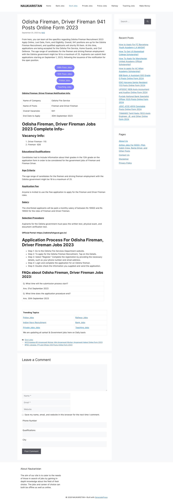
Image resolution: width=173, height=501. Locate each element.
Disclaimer (124, 159)
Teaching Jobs (129, 6)
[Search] (147, 21)
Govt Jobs (73, 6)
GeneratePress (101, 497)
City (24, 440)
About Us (123, 141)
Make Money (144, 6)
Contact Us (124, 155)
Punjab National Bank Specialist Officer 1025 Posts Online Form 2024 (134, 99)
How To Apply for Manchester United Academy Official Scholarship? (133, 61)
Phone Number (30, 420)
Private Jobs (87, 6)
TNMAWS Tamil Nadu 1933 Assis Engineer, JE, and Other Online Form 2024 (134, 116)
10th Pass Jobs (64, 74)
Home (48, 6)
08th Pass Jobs (64, 67)
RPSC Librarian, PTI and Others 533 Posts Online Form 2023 (48, 345)
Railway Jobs (81, 317)
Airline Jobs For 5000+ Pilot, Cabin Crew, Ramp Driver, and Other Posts (133, 148)
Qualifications (29, 430)
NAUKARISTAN (31, 6)
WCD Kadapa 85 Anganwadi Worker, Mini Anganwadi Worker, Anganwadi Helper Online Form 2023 (64, 342)
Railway (115, 6)
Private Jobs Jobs (31, 327)
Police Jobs (102, 6)
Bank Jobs (60, 6)
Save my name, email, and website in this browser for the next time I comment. (62, 415)
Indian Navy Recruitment (34, 322)
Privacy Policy (125, 163)
